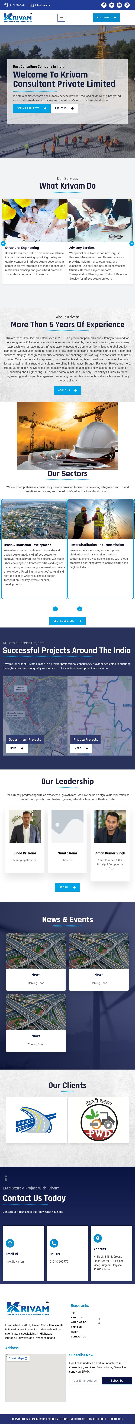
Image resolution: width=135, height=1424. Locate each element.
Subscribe (117, 1380)
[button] (3, 243)
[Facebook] (104, 5)
